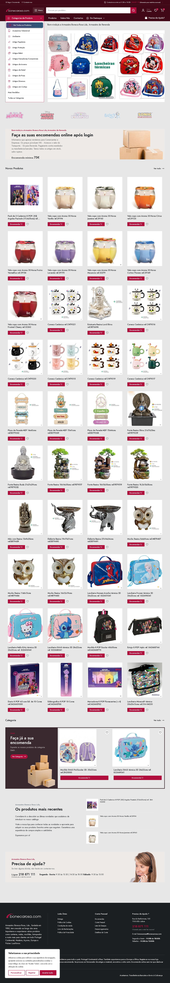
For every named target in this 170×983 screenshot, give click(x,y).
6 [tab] (108, 97)
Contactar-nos (28, 2)
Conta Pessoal (100, 922)
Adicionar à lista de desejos (110, 732)
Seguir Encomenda (13, 2)
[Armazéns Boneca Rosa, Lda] (17, 10)
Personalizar (16, 972)
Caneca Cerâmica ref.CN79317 (141, 378)
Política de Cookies (64, 922)
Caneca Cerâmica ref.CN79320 (22, 378)
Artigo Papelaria (19, 42)
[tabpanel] (106, 66)
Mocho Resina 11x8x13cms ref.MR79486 (19, 594)
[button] (162, 10)
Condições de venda (65, 925)
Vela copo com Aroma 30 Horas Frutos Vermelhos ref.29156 (25, 271)
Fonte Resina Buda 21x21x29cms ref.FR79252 (22, 486)
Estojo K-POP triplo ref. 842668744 (143, 647)
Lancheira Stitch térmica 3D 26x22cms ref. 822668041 (65, 648)
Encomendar (15, 224)
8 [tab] (112, 97)
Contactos (78, 18)
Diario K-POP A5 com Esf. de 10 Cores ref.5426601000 (25, 703)
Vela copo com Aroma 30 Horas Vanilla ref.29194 (62, 217)
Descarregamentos (101, 929)
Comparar (41, 184)
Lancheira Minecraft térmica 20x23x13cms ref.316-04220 (140, 703)
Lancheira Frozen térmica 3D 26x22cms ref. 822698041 (140, 594)
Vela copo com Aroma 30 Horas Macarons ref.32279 (101, 271)
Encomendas (99, 919)
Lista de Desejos (100, 925)
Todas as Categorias (16, 98)
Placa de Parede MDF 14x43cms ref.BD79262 (22, 431)
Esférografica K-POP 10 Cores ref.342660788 (61, 703)
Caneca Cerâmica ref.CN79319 (101, 378)
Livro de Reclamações (65, 929)
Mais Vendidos (13, 92)
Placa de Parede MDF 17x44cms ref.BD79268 (101, 431)
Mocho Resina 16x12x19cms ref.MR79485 (60, 594)
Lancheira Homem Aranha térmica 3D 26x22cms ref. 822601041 (104, 594)
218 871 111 (136, 2)
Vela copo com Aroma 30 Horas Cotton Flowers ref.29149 (141, 271)
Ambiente (16, 36)
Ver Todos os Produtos (22, 25)
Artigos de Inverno (20, 64)
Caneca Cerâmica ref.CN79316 (141, 324)
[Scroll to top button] (164, 977)
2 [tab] (101, 97)
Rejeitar (31, 972)
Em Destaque (96, 18)
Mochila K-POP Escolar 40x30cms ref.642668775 (102, 648)
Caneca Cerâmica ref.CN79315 (62, 378)
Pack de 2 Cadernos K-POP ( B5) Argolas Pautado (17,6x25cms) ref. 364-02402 (23, 219)
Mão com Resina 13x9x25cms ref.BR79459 (20, 540)
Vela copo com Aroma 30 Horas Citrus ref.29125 (144, 217)
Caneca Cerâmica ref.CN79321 (62, 324)
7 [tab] (110, 97)
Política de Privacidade (66, 932)
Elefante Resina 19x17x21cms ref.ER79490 (60, 540)
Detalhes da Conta (101, 932)
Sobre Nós (65, 18)
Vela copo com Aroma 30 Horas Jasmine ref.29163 (101, 217)
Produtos (52, 18)
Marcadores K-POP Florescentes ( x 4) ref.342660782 (104, 703)
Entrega (60, 919)
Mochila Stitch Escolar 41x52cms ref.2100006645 (139, 769)
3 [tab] (103, 97)
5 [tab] (107, 97)
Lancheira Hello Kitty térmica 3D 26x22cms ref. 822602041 (22, 648)
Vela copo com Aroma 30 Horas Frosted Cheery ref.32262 (22, 326)
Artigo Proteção (19, 47)
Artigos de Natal (19, 70)
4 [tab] (105, 97)
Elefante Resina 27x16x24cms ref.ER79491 (100, 540)
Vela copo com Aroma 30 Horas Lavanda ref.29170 (62, 271)
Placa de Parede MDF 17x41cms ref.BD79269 (62, 431)
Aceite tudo (47, 972)
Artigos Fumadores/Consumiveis (25, 59)
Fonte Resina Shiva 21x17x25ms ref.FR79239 (141, 431)
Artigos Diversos (19, 81)
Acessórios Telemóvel (21, 31)
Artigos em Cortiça (20, 87)
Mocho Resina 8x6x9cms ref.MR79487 (144, 539)
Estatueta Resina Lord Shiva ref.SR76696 (99, 326)
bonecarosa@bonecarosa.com (149, 934)
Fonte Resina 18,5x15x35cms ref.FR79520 (139, 486)
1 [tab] (100, 97)
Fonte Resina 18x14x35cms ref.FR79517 (65, 484)
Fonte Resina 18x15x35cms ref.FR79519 (104, 484)
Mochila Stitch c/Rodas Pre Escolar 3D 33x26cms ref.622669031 (85, 771)
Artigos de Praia (19, 75)
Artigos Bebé (18, 53)
